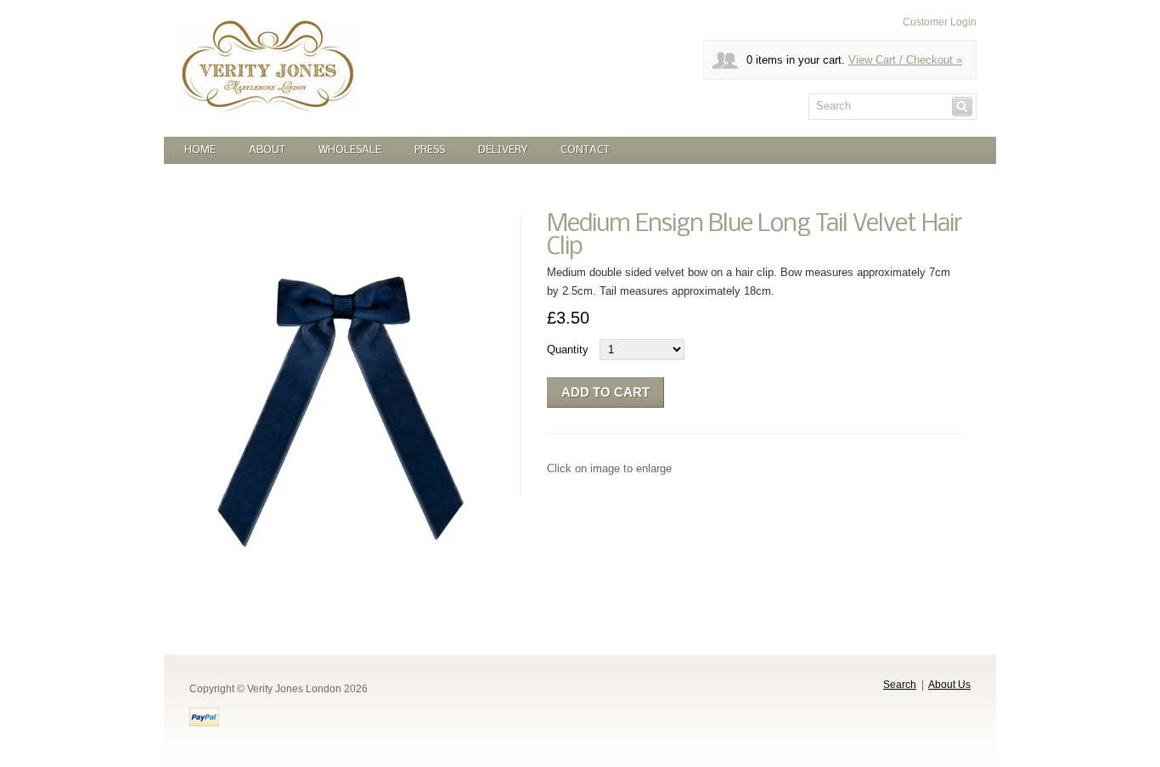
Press (429, 149)
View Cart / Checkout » (905, 60)
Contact (585, 149)
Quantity (567, 349)
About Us (949, 685)
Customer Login (940, 22)
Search (899, 685)
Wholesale (349, 149)
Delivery (502, 149)
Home (200, 149)
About (267, 149)
